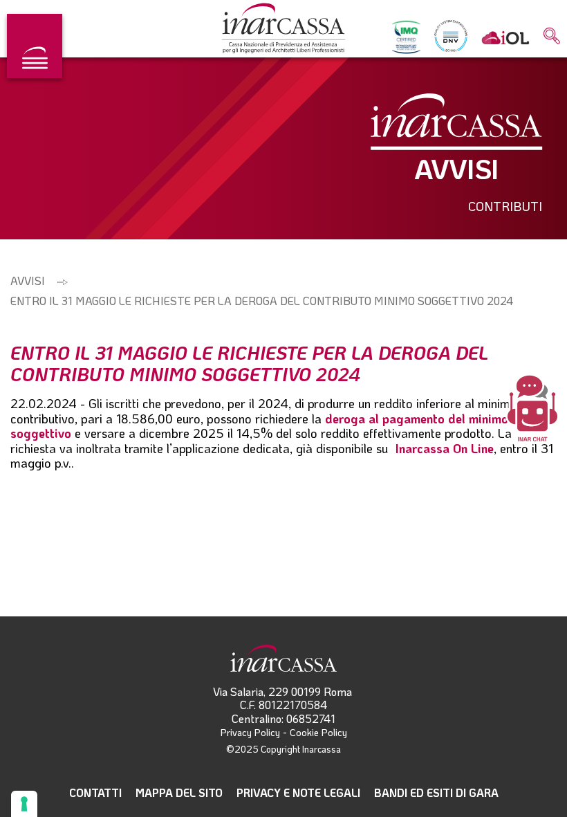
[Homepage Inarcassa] (283, 29)
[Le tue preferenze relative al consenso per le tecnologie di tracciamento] (24, 804)
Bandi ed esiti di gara (436, 792)
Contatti (95, 792)
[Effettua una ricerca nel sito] (551, 37)
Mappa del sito (179, 792)
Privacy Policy (250, 732)
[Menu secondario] (34, 46)
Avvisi (27, 280)
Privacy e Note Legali (298, 792)
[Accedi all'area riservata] (505, 37)
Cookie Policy (318, 732)
